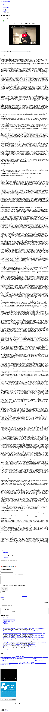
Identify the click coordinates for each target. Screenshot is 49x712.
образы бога (5, 552)
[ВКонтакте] (10, 566)
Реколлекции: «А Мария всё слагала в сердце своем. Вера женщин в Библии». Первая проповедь (24, 628)
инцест (41, 658)
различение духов (17, 663)
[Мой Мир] (14, 566)
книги (3, 660)
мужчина (8, 660)
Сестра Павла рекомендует (9, 620)
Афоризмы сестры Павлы (8, 621)
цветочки (6, 664)
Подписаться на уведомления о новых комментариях (13, 585)
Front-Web (6, 710)
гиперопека (46, 657)
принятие (32, 660)
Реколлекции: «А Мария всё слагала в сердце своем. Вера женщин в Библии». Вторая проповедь (24, 637)
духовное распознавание (29, 658)
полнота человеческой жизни (25, 660)
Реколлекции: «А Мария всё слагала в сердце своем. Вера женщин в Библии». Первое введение (24, 630)
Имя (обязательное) (18, 571)
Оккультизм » (6, 563)
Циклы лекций (6, 6)
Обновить (3, 591)
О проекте (5, 623)
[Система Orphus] (9, 701)
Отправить (3, 594)
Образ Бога (5, 557)
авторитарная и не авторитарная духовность (8, 657)
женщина (35, 658)
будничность (35, 657)
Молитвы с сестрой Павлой (9, 619)
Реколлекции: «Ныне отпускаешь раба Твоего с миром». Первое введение (19, 644)
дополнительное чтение (12, 658)
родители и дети (27, 663)
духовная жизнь (21, 658)
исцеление (43, 658)
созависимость (3, 664)
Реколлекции (6, 7)
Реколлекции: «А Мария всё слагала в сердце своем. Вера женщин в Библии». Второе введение (24, 633)
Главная (5, 3)
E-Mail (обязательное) (18, 574)
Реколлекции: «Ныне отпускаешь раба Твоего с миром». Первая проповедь (19, 646)
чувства (9, 664)
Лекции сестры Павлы (5, 1)
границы (4, 658)
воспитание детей (41, 657)
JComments (24, 596)
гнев (1, 658)
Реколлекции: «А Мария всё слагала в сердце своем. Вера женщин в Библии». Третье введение (24, 635)
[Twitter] (11, 566)
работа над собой (12, 663)
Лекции (4, 4)
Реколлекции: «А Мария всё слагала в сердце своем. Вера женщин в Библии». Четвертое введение (24, 642)
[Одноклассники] (12, 566)
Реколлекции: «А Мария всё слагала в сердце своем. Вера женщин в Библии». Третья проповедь (24, 639)
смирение (44, 663)
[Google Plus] (15, 566)
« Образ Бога (6, 562)
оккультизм (18, 660)
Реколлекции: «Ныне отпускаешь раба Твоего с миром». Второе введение (19, 648)
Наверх (2, 597)
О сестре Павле (6, 617)
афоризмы (19, 657)
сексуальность (38, 663)
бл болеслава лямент (28, 657)
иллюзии (38, 658)
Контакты (5, 622)
